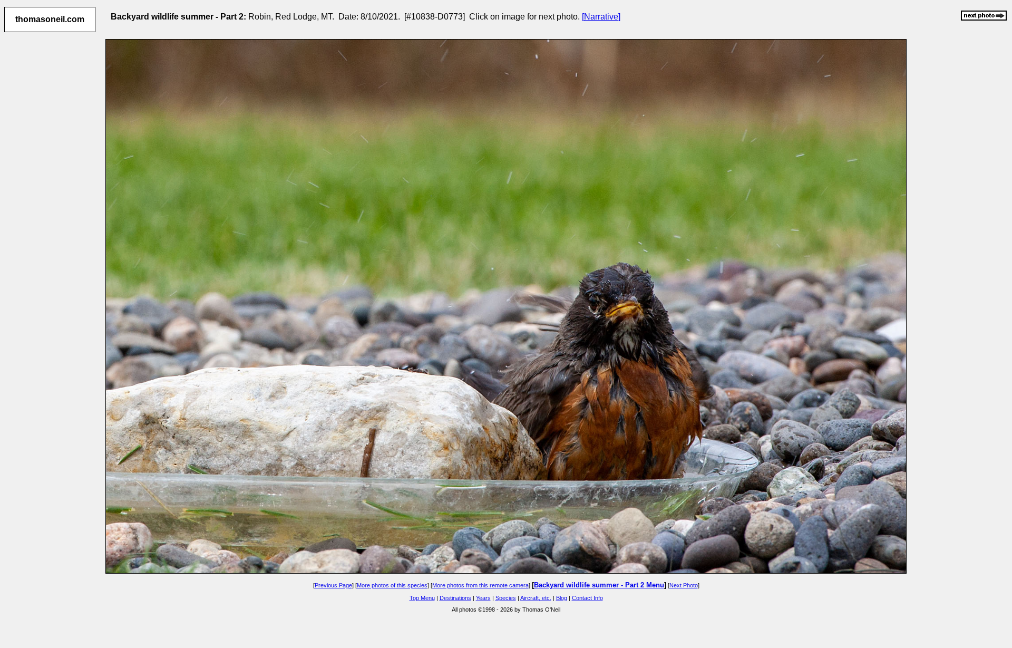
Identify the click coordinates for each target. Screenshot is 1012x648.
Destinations (455, 598)
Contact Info (587, 598)
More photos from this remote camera (480, 585)
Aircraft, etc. (535, 598)
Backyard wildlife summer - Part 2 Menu (599, 585)
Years (483, 598)
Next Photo (683, 585)
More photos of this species (392, 585)
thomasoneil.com (49, 19)
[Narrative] (601, 16)
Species (505, 598)
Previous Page (333, 585)
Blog (561, 598)
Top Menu (422, 598)
